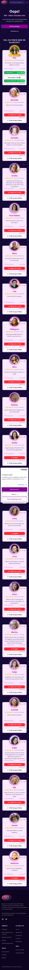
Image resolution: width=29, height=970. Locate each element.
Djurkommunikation (7, 937)
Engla (14, 747)
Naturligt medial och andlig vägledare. (14, 831)
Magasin (4, 957)
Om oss (17, 929)
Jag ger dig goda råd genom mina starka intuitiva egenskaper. (14, 449)
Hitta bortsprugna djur (7, 943)
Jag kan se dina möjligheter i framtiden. (14, 869)
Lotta (14, 518)
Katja (14, 672)
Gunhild (14, 710)
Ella (14, 787)
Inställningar (21, 484)
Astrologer (4, 929)
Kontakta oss (14, 31)
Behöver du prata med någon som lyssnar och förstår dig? (14, 524)
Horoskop (4, 954)
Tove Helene (14, 215)
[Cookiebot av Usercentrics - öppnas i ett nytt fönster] (20, 470)
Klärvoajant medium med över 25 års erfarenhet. (14, 259)
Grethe (14, 176)
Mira (14, 367)
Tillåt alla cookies (14, 489)
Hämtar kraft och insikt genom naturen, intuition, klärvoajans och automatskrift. (14, 601)
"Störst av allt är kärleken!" (14, 715)
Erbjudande (19, 941)
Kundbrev (18, 938)
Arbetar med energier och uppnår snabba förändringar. (14, 562)
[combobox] (17, 2)
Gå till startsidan (15, 26)
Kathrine (14, 863)
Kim (14, 58)
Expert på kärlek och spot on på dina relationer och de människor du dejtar (14, 794)
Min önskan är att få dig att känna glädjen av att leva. (14, 64)
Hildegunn (14, 329)
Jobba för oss (19, 932)
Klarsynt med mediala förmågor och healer (14, 373)
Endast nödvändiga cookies (14, 499)
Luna (14, 556)
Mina (14, 253)
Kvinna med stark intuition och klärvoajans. (14, 221)
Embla (14, 443)
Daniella (14, 138)
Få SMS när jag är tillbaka (15, 120)
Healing (4, 940)
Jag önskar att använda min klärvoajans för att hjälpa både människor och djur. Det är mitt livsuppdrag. (14, 183)
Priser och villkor (20, 950)
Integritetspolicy (20, 953)
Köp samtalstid (11, 77)
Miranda (14, 100)
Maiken (14, 405)
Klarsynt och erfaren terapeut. (14, 105)
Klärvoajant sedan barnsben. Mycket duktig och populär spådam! (14, 144)
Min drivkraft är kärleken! (14, 296)
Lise (14, 291)
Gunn (14, 594)
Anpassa (13, 494)
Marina (14, 632)
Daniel (14, 825)
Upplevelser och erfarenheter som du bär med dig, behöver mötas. (14, 678)
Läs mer (22, 479)
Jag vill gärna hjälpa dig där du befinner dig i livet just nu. (14, 335)
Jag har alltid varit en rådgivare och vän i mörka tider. (14, 411)
